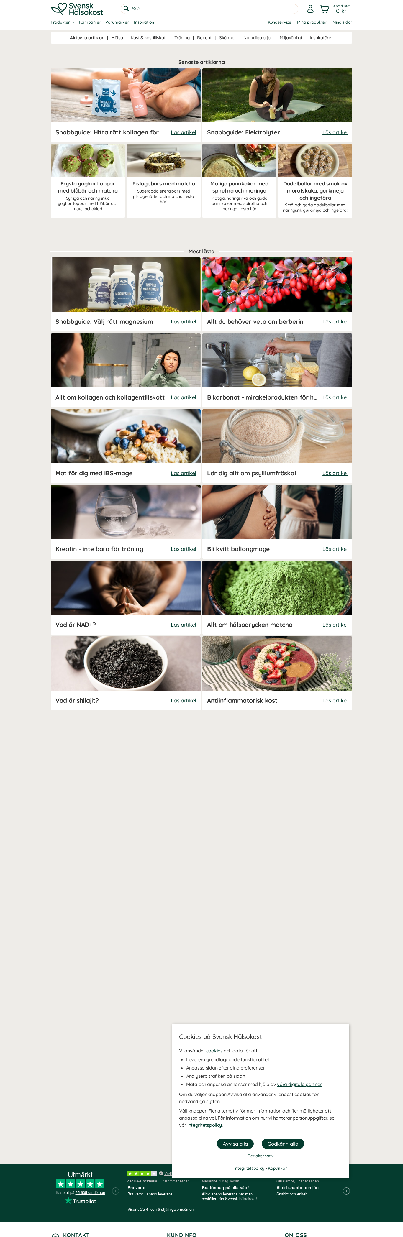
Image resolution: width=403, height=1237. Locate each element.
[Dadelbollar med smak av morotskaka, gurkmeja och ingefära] (315, 181)
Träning (181, 37)
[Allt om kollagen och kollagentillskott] (126, 370)
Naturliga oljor (257, 37)
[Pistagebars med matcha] (164, 181)
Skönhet (227, 37)
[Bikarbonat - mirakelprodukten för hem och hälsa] (277, 370)
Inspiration (144, 22)
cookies (214, 1051)
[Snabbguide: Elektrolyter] (277, 105)
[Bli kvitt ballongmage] (277, 522)
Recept (204, 37)
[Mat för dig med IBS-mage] (126, 446)
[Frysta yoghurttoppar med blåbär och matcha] (88, 181)
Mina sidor (342, 22)
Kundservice (279, 22)
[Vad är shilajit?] (126, 673)
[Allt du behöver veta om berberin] (277, 294)
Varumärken (117, 22)
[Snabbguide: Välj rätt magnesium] (126, 294)
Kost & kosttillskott (149, 37)
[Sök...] (126, 8)
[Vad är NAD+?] (126, 598)
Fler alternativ (261, 1156)
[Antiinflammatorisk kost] (277, 673)
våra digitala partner (299, 1084)
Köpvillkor (277, 1168)
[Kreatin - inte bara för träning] (126, 522)
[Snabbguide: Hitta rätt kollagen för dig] (126, 105)
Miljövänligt (291, 37)
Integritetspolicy (204, 1125)
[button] (335, 9)
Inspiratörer (321, 37)
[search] (209, 9)
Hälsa (117, 37)
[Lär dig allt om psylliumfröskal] (277, 446)
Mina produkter (312, 22)
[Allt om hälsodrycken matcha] (277, 598)
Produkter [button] (60, 22)
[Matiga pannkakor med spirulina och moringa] (239, 181)
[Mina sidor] (310, 9)
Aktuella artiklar (87, 37)
